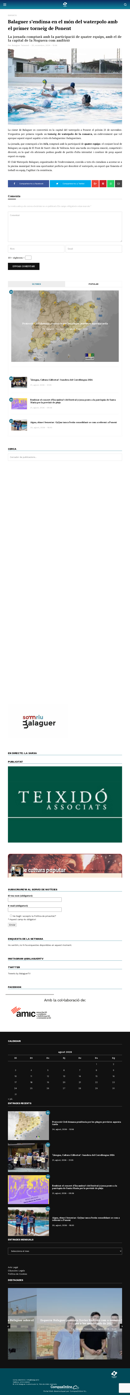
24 (15, 1088)
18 (31, 1082)
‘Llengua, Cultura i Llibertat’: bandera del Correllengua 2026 (61, 379)
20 (64, 1082)
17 (16, 1082)
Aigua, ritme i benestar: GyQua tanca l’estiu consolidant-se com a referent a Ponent (73, 422)
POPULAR (93, 284)
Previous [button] (8, 1326)
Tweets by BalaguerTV (19, 973)
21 (80, 1082)
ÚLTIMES (36, 284)
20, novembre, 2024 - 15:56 (44, 45)
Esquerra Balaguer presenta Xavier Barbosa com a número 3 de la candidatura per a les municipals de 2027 (65, 1321)
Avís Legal (13, 1267)
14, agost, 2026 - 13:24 (77, 1329)
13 (64, 1076)
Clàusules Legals (16, 1270)
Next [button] (122, 1326)
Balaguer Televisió (20, 45)
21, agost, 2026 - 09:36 (41, 408)
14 (80, 1076)
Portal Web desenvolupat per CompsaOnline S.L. (65, 1391)
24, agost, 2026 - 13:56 (77, 329)
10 (16, 1076)
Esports (12, 15)
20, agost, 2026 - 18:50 (41, 427)
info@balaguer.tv (32, 1380)
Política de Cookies (17, 1274)
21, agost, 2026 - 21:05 (41, 385)
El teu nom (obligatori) (20, 896)
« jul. (10, 1099)
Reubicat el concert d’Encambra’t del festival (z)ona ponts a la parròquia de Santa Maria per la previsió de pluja (73, 401)
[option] (65, 1323)
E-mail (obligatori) (18, 906)
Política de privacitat (44, 916)
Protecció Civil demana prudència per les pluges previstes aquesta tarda (65, 323)
